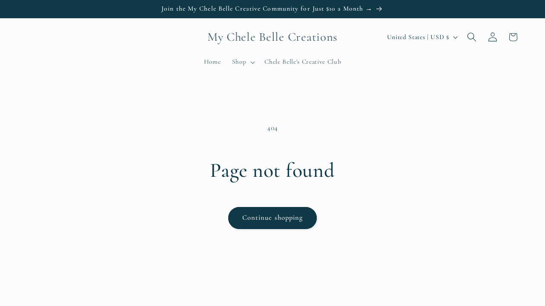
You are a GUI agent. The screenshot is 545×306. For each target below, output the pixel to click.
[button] (243, 62)
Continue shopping (272, 217)
